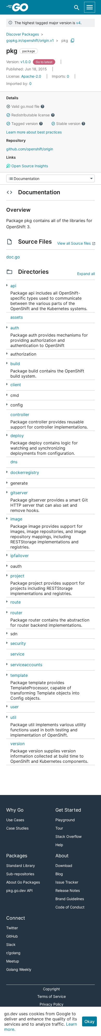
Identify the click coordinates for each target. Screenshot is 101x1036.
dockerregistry (24, 472)
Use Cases (15, 820)
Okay (89, 1021)
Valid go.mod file (25, 106)
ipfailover (19, 555)
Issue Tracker (66, 882)
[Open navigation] (89, 7)
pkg (64, 40)
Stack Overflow (68, 836)
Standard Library (20, 865)
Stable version (68, 123)
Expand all (86, 273)
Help (59, 845)
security (18, 643)
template (19, 675)
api (13, 285)
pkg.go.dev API (19, 890)
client (15, 384)
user (14, 706)
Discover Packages (22, 34)
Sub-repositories (20, 874)
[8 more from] (7, 633)
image (16, 519)
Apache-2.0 (31, 76)
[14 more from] (7, 575)
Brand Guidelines (69, 899)
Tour (59, 828)
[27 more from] (7, 435)
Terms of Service (51, 996)
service (17, 654)
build (15, 363)
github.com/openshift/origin (29, 149)
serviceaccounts (26, 664)
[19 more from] (7, 566)
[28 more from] (7, 353)
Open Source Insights (29, 166)
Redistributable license (30, 115)
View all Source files (74, 243)
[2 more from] (7, 384)
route (15, 602)
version (17, 743)
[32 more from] (7, 327)
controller (19, 414)
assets (16, 317)
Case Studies (17, 828)
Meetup (12, 961)
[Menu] (50, 178)
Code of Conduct (69, 907)
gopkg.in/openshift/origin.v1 (30, 40)
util (13, 717)
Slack (11, 944)
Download (63, 865)
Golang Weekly (18, 969)
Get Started (68, 810)
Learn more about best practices (34, 132)
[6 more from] (7, 285)
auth (14, 327)
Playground (65, 820)
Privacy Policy (51, 1004)
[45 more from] (7, 395)
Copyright (51, 989)
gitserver (19, 492)
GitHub (12, 936)
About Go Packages (23, 882)
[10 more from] (7, 706)
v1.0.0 (19, 61)
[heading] (22, 7)
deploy (17, 435)
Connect (15, 918)
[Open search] (76, 7)
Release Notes (67, 890)
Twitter (12, 928)
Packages (16, 855)
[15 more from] (7, 518)
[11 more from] (7, 601)
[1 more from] (7, 404)
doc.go (13, 256)
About (62, 855)
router (16, 612)
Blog (59, 874)
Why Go (15, 810)
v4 (78, 23)
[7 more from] (7, 482)
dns (13, 461)
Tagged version (24, 123)
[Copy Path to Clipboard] (72, 40)
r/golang (13, 953)
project (17, 575)
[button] (8, 106)
